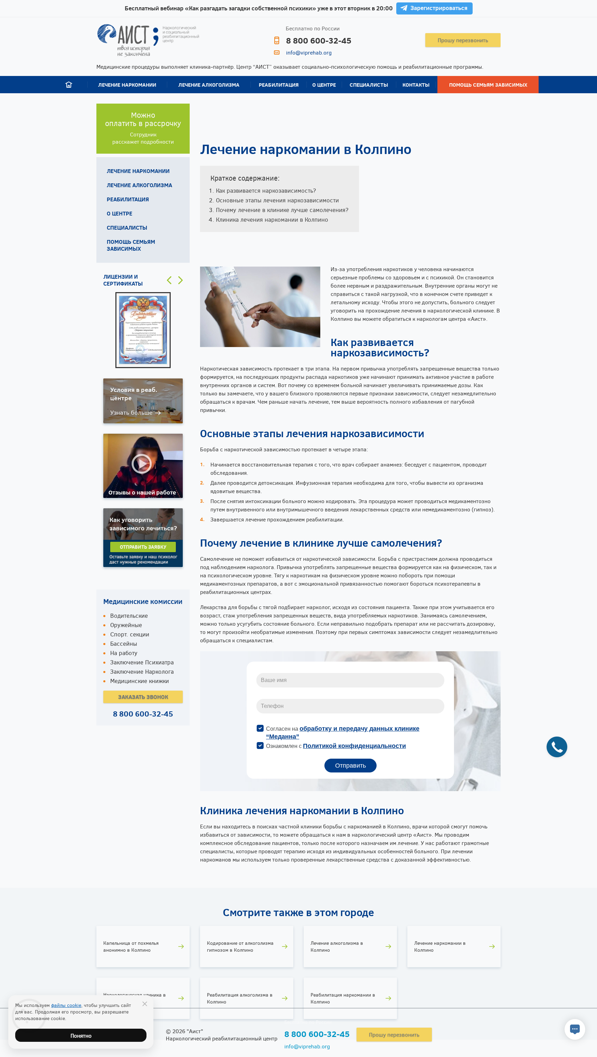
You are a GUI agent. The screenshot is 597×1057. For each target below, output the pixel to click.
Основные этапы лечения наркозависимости (277, 200)
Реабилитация (278, 84)
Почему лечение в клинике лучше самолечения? (282, 210)
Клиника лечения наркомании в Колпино (272, 219)
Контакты (415, 84)
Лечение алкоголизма (208, 84)
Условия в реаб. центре (133, 393)
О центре (324, 84)
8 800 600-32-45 (318, 40)
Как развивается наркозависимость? (266, 190)
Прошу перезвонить (463, 40)
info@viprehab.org (309, 52)
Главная (68, 84)
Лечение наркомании (127, 84)
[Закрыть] (145, 1004)
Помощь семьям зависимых (488, 84)
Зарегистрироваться (438, 8)
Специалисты (369, 84)
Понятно (81, 1035)
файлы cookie (66, 1005)
